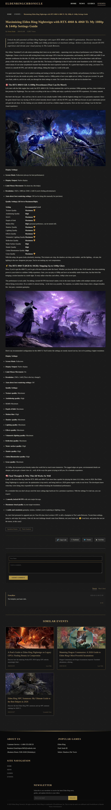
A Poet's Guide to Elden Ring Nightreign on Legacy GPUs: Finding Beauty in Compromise (29, 654)
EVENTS (101, 3)
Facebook (75, 540)
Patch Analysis (26, 529)
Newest (94, 588)
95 (101, 603)
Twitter (87, 540)
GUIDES (91, 3)
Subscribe (73, 798)
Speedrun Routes (12, 529)
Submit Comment (18, 578)
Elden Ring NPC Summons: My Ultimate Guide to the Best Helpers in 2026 (29, 700)
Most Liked (101, 589)
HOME (74, 3)
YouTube (100, 540)
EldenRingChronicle (24, 3)
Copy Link (61, 540)
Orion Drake (11, 31)
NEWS (82, 3)
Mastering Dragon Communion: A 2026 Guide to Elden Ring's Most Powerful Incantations (80, 654)
